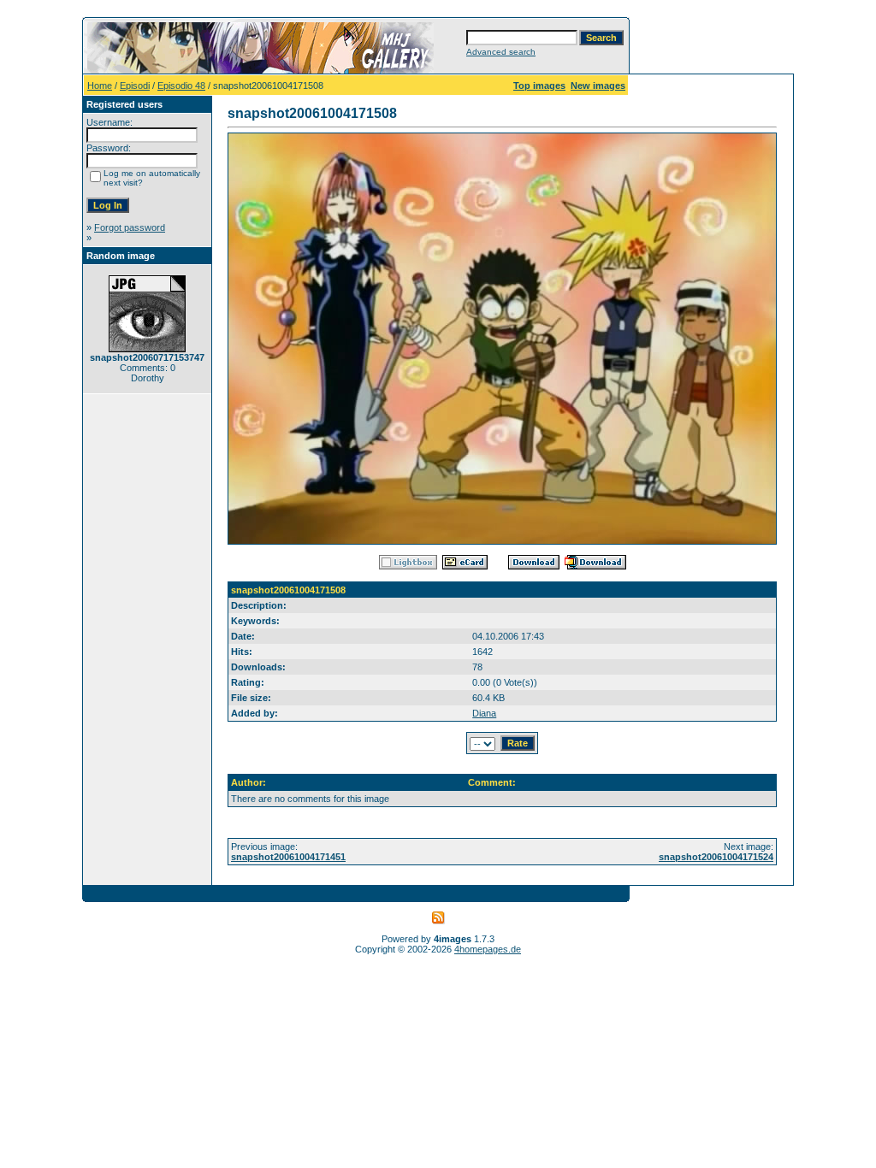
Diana (484, 713)
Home (99, 85)
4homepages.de (487, 949)
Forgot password (129, 227)
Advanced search (501, 51)
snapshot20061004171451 (288, 857)
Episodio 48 (181, 85)
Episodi (135, 85)
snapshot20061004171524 (716, 857)
